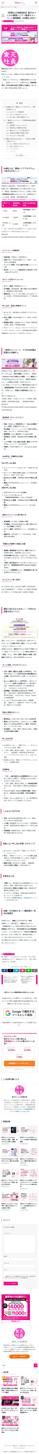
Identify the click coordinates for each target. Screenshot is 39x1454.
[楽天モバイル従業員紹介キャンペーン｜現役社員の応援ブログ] (19, 3)
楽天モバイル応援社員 (19, 1097)
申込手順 (13, 961)
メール (6, 1263)
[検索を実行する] (35, 1365)
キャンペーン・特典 (8, 21)
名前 (6, 1256)
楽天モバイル (5, 961)
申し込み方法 (14, 149)
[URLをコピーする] (34, 970)
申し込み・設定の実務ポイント (20, 117)
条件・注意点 (32, 959)
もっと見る (19, 155)
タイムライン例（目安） (17, 135)
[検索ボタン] (36, 3)
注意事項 (12, 151)
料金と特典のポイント (17, 146)
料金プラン (15, 1445)
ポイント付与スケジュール (18, 114)
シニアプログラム (14, 956)
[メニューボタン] (3, 3)
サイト (5, 1270)
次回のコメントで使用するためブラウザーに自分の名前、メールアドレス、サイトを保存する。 (20, 1277)
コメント (7, 1233)
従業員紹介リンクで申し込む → (19, 1063)
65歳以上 (6, 956)
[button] (4, 970)
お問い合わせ (23, 1445)
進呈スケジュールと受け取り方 (20, 130)
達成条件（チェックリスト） (19, 125)
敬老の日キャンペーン (22, 959)
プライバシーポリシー (19, 1448)
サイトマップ (31, 1445)
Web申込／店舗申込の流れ (18, 128)
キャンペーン (8, 1445)
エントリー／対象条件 (17, 112)
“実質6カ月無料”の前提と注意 (19, 133)
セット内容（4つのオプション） (20, 144)
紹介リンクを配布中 (19, 1356)
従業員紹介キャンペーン (8, 959)
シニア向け (24, 956)
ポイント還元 (31, 956)
